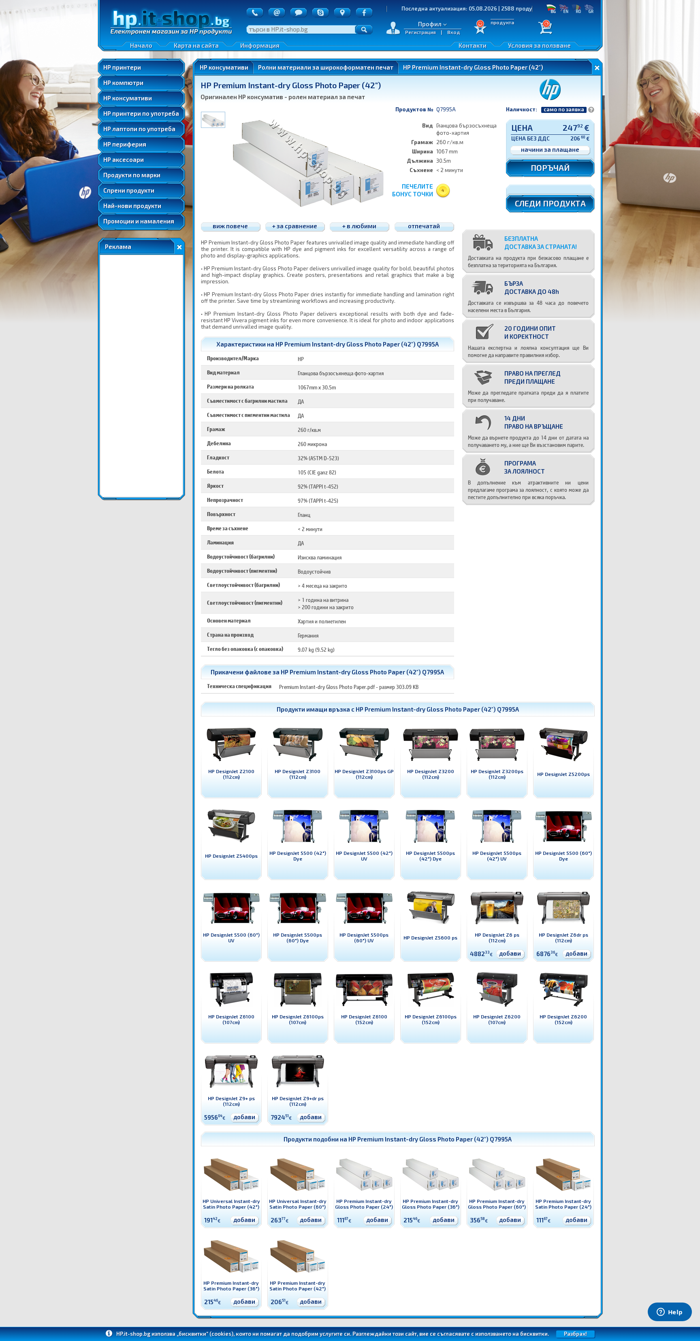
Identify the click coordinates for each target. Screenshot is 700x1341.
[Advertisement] (141, 376)
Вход (453, 32)
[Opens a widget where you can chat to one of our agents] (669, 1313)
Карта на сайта (196, 45)
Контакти (473, 45)
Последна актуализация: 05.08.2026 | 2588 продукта (417, 8)
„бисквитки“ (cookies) (205, 1333)
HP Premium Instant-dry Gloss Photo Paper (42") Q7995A (437, 709)
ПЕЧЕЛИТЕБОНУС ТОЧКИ (412, 190)
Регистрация (420, 32)
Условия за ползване (539, 45)
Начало (141, 45)
